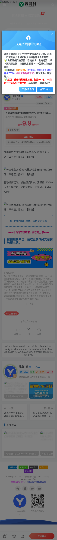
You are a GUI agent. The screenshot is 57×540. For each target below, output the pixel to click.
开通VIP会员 (28, 89)
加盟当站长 (45, 89)
